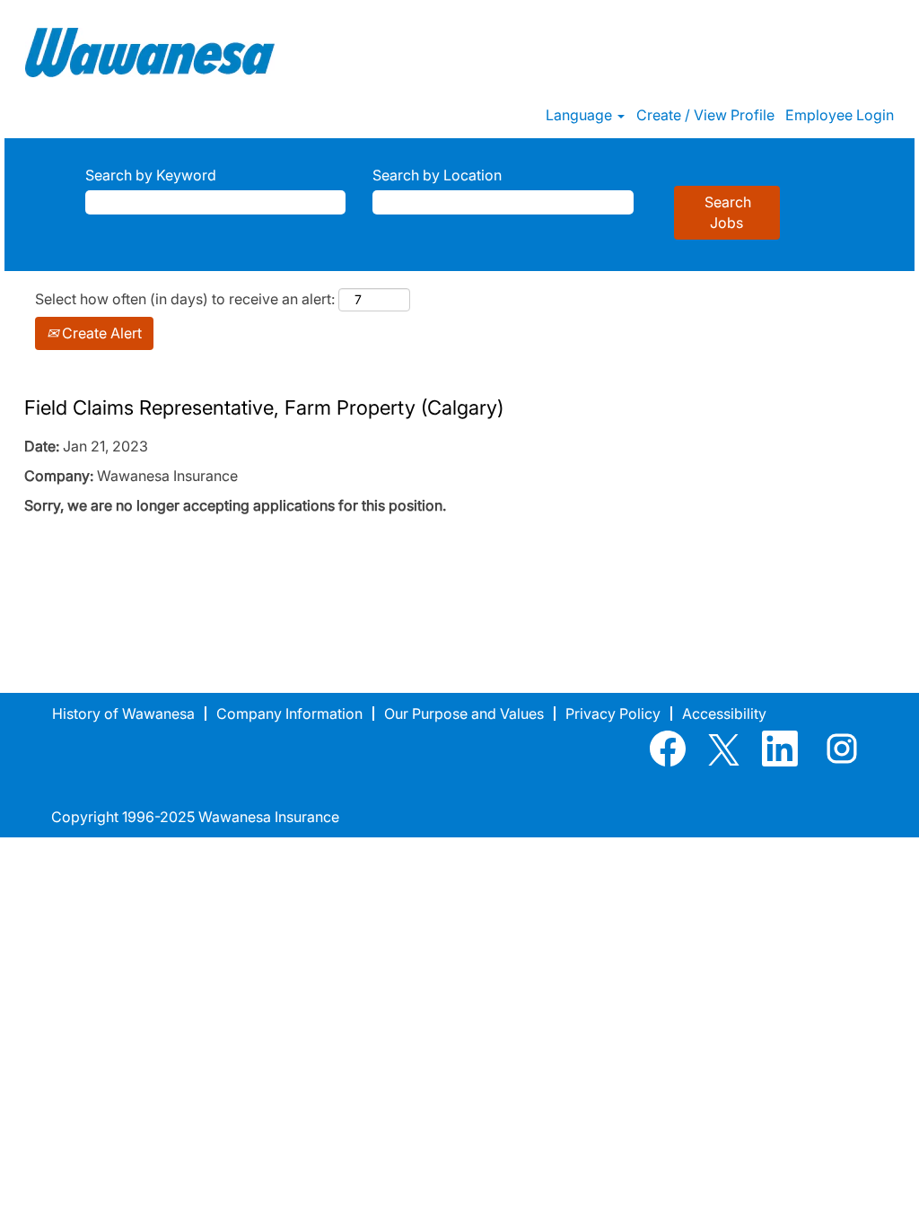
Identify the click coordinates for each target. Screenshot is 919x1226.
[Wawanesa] (150, 52)
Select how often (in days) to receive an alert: (185, 299)
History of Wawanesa (123, 713)
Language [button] (581, 115)
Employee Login (839, 115)
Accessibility (724, 713)
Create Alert (100, 333)
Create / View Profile (705, 115)
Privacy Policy (613, 713)
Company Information (289, 713)
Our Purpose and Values (464, 713)
